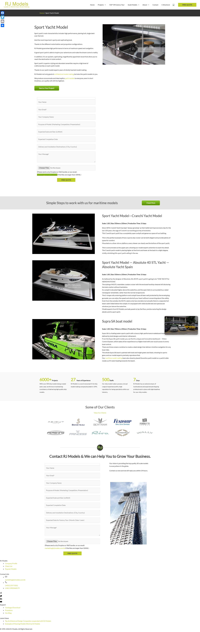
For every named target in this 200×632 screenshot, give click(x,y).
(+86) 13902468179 (12, 588)
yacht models (69, 78)
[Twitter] (2, 17)
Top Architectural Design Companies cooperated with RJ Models (28, 621)
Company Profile (11, 563)
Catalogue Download (12, 607)
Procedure (8, 610)
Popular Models (10, 569)
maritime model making (113, 358)
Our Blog (8, 613)
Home (42, 13)
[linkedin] (1, 599)
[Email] (2, 21)
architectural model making (64, 74)
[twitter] (1, 596)
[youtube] (1, 602)
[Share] (2, 25)
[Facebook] (2, 13)
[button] (46, 88)
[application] (105, 4)
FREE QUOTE (187, 5)
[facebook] (1, 593)
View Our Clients (100, 413)
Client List (8, 566)
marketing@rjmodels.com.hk (47, 175)
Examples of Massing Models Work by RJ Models (22, 624)
